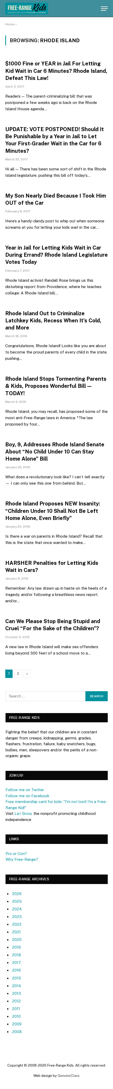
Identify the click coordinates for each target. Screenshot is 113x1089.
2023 (17, 916)
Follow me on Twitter (25, 789)
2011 (16, 1008)
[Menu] (104, 9)
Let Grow (23, 813)
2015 (16, 978)
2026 (17, 893)
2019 (16, 947)
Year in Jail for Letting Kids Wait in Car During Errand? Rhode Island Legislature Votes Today (56, 255)
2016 (16, 970)
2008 (17, 1031)
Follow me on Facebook (27, 796)
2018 (16, 955)
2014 (16, 985)
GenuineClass (69, 1076)
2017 (16, 962)
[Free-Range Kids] (26, 8)
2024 (17, 909)
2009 (17, 1024)
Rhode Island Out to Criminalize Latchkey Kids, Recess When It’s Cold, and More (53, 320)
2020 (17, 939)
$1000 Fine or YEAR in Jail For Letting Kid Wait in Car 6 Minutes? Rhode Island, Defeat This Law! (56, 70)
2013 (16, 993)
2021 (16, 932)
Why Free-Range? (22, 859)
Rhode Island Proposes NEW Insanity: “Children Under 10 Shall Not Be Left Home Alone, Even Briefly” (52, 510)
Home (9, 24)
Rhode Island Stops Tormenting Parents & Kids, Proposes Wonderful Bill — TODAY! (55, 386)
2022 (17, 924)
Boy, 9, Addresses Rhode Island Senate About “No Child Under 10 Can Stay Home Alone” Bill (54, 451)
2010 (16, 1016)
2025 (17, 901)
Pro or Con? (16, 853)
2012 (16, 1001)
